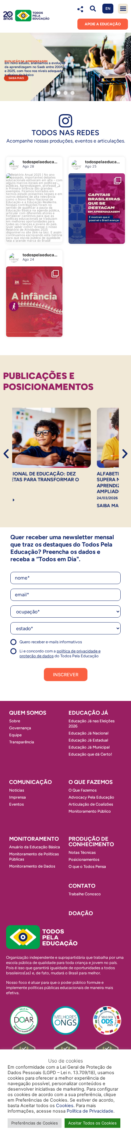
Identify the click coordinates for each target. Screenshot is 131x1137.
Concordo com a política (32, 645)
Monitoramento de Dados (32, 866)
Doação (81, 913)
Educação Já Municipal (89, 747)
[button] (93, 9)
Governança (20, 728)
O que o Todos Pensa (87, 866)
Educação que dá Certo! (90, 754)
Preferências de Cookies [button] (34, 1123)
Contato (82, 886)
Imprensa (17, 797)
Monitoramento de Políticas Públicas (34, 856)
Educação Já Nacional (88, 733)
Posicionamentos (84, 859)
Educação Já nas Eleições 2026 (92, 723)
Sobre (14, 721)
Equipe (15, 735)
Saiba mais (16, 78)
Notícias (16, 790)
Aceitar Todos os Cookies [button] (92, 1123)
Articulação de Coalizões (91, 804)
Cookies (64, 1105)
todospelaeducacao (26, 206)
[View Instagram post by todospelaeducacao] (56, 234)
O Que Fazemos (83, 790)
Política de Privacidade (90, 1111)
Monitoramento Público (90, 811)
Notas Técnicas (82, 852)
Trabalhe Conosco (85, 894)
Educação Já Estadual (88, 740)
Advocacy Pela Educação (91, 797)
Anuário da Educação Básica (34, 847)
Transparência (21, 742)
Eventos (16, 804)
